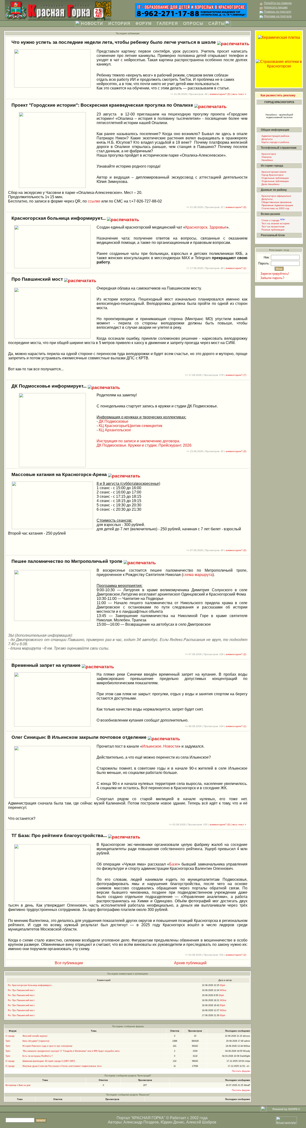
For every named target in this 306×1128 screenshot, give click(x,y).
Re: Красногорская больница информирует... (31, 985)
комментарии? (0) (236, 207)
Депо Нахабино (270, 184)
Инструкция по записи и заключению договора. (138, 441)
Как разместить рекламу (278, 95)
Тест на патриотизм (272, 226)
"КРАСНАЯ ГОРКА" (148, 1118)
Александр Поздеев (141, 1122)
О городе (10, 1036)
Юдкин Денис (172, 1122)
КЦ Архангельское (115, 430)
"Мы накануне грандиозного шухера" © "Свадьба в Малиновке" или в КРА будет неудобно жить (71, 1051)
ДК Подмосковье (113, 421)
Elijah (222, 985)
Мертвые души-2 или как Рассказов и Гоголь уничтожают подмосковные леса (62, 1066)
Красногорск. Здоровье (205, 227)
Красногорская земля (273, 171)
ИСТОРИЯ (119, 24)
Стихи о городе (273, 220)
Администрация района (275, 136)
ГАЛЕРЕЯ (167, 24)
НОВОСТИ (92, 24)
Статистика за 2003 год (275, 208)
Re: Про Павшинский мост (21, 990)
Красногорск (268, 154)
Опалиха (266, 157)
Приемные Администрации (277, 205)
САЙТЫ (216, 24)
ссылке (94, 201)
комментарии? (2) (236, 654)
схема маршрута (198, 575)
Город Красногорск (272, 175)
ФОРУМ (144, 24)
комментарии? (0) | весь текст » (228, 94)
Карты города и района (275, 142)
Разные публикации (272, 229)
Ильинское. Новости (160, 746)
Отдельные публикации (275, 178)
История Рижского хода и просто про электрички (47, 1046)
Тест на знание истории (275, 223)
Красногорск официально (276, 196)
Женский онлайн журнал (34, 1036)
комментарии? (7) (236, 375)
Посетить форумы (241, 1071)
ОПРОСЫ (193, 24)
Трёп (7, 1041)
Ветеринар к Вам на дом (17, 1085)
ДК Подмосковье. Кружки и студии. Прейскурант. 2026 (144, 445)
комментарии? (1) (236, 268)
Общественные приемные (276, 202)
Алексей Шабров (201, 1122)
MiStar (223, 990)
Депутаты (267, 139)
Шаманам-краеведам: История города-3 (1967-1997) (48, 1061)
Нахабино (267, 160)
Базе (173, 864)
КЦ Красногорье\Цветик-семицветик (130, 426)
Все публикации (68, 963)
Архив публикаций (190, 963)
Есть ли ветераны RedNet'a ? (37, 1056)
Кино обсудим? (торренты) (35, 1041)
